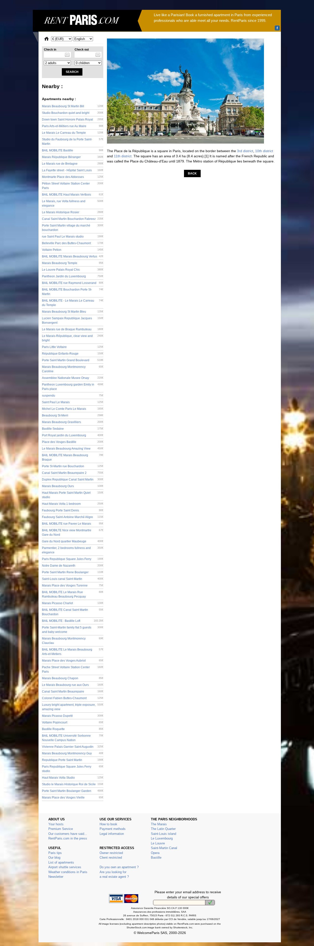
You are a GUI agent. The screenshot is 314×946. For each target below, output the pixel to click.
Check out (82, 49)
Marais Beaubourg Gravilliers (72, 422)
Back (192, 173)
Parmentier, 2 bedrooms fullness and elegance (72, 550)
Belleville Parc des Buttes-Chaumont (72, 243)
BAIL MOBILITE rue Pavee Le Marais (72, 523)
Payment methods (113, 829)
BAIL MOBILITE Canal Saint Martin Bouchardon (72, 612)
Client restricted (111, 857)
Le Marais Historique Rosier (72, 212)
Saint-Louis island (163, 834)
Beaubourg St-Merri (72, 415)
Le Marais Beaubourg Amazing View (72, 448)
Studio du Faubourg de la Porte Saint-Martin (72, 142)
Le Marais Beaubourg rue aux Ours (72, 685)
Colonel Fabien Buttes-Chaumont (72, 698)
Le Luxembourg (162, 838)
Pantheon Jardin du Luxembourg (72, 276)
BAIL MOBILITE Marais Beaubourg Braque (72, 457)
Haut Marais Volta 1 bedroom (72, 504)
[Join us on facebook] (277, 28)
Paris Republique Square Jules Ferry (72, 559)
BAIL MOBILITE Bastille (72, 150)
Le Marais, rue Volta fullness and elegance (72, 203)
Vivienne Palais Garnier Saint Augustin (72, 746)
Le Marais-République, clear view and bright (72, 338)
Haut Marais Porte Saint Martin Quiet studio (72, 495)
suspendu (72, 395)
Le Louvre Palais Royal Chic (72, 269)
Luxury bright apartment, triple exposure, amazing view (72, 707)
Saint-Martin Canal (164, 848)
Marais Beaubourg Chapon (72, 678)
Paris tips (55, 853)
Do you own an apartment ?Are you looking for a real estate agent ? (119, 872)
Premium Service (60, 829)
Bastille (156, 857)
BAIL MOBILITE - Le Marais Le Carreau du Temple (72, 303)
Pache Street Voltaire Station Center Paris (72, 669)
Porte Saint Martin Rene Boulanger (72, 572)
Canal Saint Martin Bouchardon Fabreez (72, 219)
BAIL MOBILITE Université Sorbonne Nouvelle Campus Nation (72, 738)
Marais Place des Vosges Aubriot (72, 660)
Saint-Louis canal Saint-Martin (72, 579)
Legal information (112, 834)
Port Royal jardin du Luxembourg (72, 435)
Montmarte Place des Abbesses (72, 177)
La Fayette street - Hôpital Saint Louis (72, 170)
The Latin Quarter (163, 829)
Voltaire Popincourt (72, 722)
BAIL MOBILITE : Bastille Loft (72, 621)
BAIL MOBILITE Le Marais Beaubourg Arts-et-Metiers (72, 652)
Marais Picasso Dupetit (72, 716)
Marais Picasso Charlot (72, 603)
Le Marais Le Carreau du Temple (72, 132)
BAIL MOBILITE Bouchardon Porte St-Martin (72, 292)
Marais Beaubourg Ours (72, 486)
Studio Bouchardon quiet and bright (72, 113)
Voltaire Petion (72, 250)
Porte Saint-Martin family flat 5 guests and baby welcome (72, 630)
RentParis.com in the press (67, 838)
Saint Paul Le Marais (72, 402)
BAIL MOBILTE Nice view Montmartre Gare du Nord (72, 532)
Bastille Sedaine (72, 428)
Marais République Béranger (72, 157)
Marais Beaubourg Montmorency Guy (72, 753)
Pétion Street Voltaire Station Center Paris (72, 186)
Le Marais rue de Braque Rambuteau (72, 329)
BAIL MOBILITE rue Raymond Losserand (72, 283)
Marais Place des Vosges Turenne (72, 585)
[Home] (87, 26)
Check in (50, 49)
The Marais (159, 824)
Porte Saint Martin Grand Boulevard (72, 360)
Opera (155, 853)
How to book (108, 824)
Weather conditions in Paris (67, 872)
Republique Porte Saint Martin (72, 760)
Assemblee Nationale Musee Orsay (72, 378)
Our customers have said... (67, 834)
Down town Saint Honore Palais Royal (72, 119)
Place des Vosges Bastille (72, 442)
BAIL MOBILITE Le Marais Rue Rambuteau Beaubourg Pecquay (72, 594)
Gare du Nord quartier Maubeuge (72, 541)
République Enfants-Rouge (72, 353)
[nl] (210, 902)
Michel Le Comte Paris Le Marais (72, 409)
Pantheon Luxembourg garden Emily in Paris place (72, 387)
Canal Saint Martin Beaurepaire (72, 691)
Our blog (54, 857)
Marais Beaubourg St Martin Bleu (72, 311)
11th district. (123, 156)
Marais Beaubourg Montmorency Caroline (72, 369)
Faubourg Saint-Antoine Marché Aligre (72, 517)
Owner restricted (111, 853)
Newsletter (55, 877)
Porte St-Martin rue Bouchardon (72, 466)
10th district (264, 151)
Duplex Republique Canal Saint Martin (72, 479)
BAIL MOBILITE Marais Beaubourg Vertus (72, 256)
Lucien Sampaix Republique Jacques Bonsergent (72, 320)
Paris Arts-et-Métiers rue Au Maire (72, 126)
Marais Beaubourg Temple (72, 263)
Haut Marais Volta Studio (72, 777)
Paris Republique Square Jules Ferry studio (72, 769)
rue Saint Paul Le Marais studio (72, 236)
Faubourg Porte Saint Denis (72, 510)
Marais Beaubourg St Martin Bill (72, 106)
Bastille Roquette (72, 729)
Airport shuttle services (64, 867)
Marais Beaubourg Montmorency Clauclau (72, 641)
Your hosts (56, 824)
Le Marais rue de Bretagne (72, 163)
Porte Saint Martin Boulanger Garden (72, 791)
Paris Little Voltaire (72, 347)
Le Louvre (158, 843)
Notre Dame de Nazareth (72, 565)
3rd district (245, 151)
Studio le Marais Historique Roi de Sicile (72, 784)
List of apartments (61, 862)
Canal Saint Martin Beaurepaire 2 (72, 473)
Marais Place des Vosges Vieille (72, 797)
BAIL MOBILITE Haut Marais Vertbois (72, 194)
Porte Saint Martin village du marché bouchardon (72, 228)
